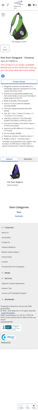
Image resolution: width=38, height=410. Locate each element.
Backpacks (19, 216)
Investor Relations (9, 248)
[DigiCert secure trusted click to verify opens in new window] (9, 337)
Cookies (5, 262)
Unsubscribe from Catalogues (13, 267)
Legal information (8, 313)
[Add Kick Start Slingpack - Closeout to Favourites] (3, 14)
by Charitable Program (14, 293)
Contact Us (6, 242)
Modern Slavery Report (11, 252)
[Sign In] (30, 5)
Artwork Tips (7, 288)
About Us (5, 232)
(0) (35, 5)
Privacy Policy (7, 257)
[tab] (19, 82)
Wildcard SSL (6, 343)
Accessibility (6, 237)
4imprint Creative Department (13, 283)
